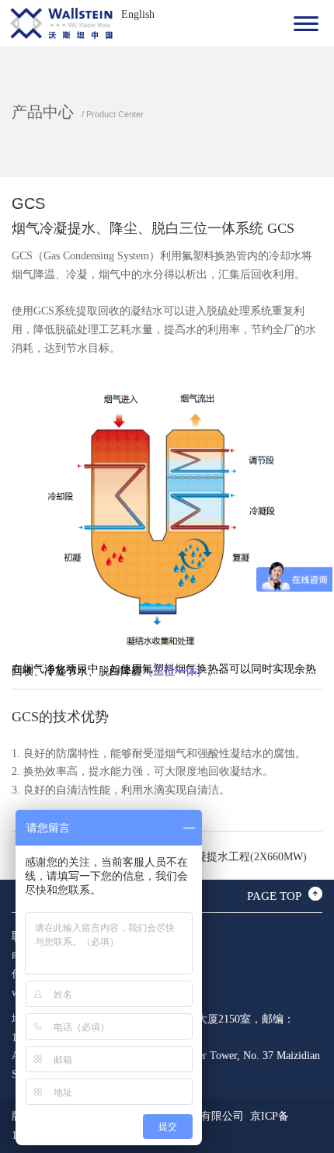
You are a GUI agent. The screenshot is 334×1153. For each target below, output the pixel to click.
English (138, 14)
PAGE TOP (274, 896)
